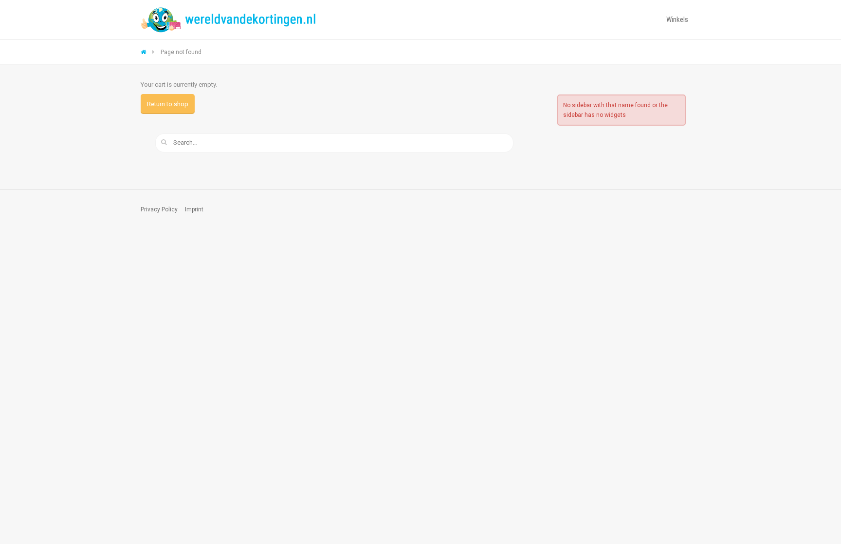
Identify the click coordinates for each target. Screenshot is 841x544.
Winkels (677, 19)
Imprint (194, 209)
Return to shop (167, 104)
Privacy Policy (159, 209)
